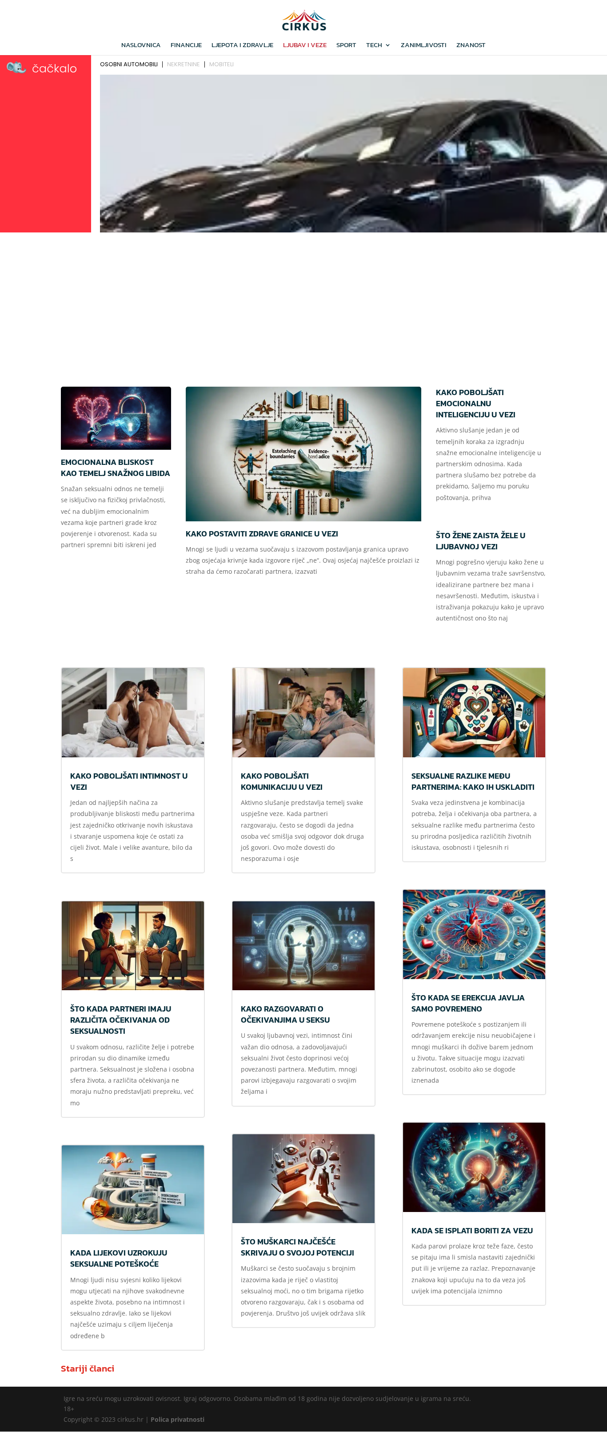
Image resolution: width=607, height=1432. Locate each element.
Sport (346, 46)
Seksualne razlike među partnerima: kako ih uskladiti (473, 781)
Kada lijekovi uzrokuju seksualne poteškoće (118, 1258)
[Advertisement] (303, 302)
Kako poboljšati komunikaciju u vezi (282, 781)
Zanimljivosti (424, 46)
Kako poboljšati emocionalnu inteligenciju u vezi (475, 403)
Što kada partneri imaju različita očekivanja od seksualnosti (120, 1020)
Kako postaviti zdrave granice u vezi (262, 534)
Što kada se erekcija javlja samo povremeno (468, 1003)
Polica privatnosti (177, 1419)
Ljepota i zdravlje (242, 46)
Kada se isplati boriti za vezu (472, 1230)
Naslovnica (141, 46)
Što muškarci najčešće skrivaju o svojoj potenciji (297, 1247)
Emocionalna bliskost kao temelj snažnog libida (115, 467)
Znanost (471, 46)
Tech (374, 46)
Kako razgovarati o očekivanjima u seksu (285, 1014)
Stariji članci (87, 1368)
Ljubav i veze (305, 46)
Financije (186, 46)
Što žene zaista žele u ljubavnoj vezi (480, 540)
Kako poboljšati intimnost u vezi (129, 781)
